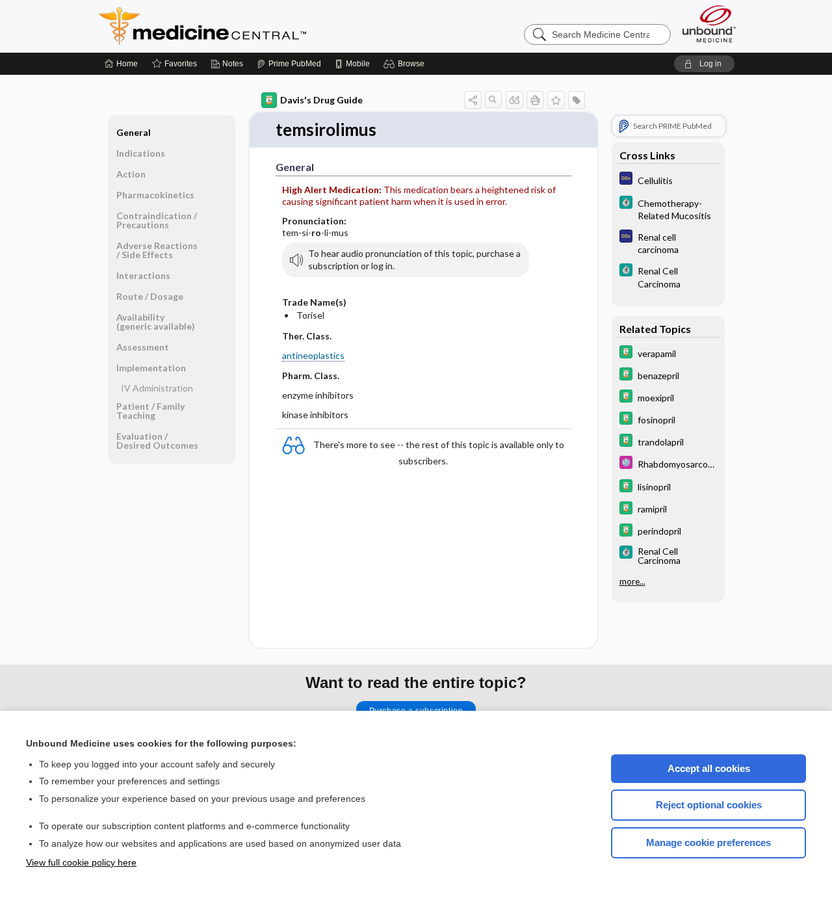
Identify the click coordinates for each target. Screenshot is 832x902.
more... (632, 581)
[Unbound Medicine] (709, 23)
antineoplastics (313, 355)
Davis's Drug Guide (321, 99)
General (133, 132)
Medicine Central (260, 26)
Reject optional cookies (709, 804)
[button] (406, 64)
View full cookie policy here (81, 862)
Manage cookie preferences (708, 842)
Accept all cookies (709, 768)
